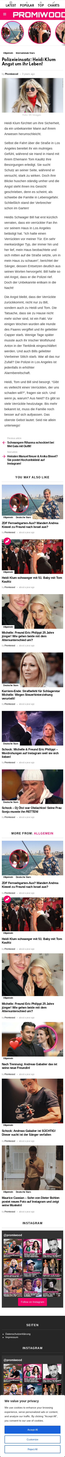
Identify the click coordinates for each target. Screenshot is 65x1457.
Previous (2, 33)
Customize (32, 1439)
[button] (13, 1248)
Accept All (32, 1429)
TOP (41, 5)
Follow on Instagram (32, 1301)
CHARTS (53, 5)
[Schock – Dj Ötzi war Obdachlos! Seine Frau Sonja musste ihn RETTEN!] (32, 786)
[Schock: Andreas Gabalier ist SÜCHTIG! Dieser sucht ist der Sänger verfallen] (32, 1101)
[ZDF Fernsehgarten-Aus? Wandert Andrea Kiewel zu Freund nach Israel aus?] (32, 502)
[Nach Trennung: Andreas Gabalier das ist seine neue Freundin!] (32, 1039)
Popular (27, 5)
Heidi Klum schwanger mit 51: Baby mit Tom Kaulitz (39, 37)
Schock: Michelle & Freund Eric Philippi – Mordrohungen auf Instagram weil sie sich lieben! (30, 753)
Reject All (32, 1449)
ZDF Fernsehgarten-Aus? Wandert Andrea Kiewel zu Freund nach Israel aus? (12, 34)
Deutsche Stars (23, 517)
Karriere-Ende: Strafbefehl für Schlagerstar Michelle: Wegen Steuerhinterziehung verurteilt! (31, 694)
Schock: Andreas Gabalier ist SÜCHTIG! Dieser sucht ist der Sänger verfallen (29, 1132)
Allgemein (8, 517)
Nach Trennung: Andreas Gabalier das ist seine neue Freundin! (29, 1066)
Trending (7, 541)
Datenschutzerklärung (18, 1333)
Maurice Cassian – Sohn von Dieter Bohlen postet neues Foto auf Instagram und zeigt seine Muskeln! (30, 1201)
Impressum (11, 1337)
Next (63, 33)
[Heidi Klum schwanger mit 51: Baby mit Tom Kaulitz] (32, 556)
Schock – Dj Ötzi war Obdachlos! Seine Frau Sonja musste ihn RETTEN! (32, 809)
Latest (11, 5)
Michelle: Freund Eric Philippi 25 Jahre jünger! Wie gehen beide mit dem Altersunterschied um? (28, 636)
